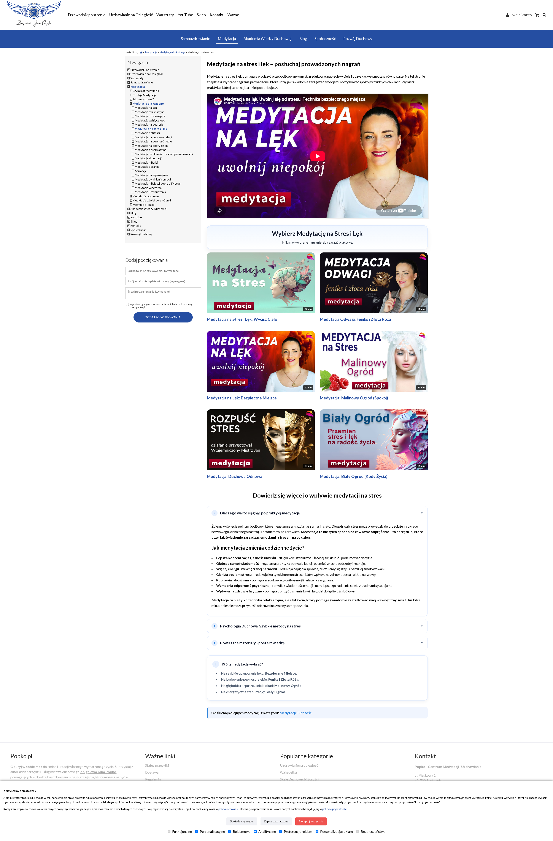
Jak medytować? (143, 99)
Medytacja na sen (146, 107)
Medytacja (151, 52)
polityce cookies (228, 809)
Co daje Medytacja (144, 95)
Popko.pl (21, 756)
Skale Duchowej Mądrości (299, 779)
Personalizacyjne (212, 831)
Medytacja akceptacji (148, 158)
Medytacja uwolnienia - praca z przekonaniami (164, 154)
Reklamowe (241, 831)
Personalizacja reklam (336, 831)
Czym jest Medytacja (146, 91)
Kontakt (425, 756)
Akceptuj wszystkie (311, 821)
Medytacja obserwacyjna (150, 150)
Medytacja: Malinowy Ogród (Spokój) (354, 397)
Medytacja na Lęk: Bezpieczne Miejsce (242, 397)
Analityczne (267, 831)
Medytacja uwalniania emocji (153, 179)
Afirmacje (141, 171)
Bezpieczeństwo (373, 831)
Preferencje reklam (298, 831)
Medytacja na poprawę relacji (153, 137)
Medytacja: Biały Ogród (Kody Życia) (353, 476)
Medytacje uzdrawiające (150, 116)
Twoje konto (521, 15)
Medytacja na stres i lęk (151, 129)
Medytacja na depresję (149, 124)
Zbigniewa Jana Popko (98, 772)
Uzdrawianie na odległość (299, 765)
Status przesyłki (157, 765)
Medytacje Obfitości (296, 713)
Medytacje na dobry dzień (151, 145)
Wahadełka (288, 772)
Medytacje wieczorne (148, 188)
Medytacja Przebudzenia (150, 192)
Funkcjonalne (182, 831)
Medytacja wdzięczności (150, 120)
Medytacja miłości (146, 162)
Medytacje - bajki (143, 204)
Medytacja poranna (147, 166)
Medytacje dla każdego (172, 52)
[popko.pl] (34, 26)
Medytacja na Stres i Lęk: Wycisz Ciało (242, 319)
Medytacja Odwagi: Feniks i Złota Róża (355, 319)
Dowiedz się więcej (242, 821)
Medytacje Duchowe (146, 196)
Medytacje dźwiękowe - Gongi (152, 200)
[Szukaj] (544, 15)
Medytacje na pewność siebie (153, 141)
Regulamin (153, 779)
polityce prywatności (334, 809)
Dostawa (152, 772)
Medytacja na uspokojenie (151, 175)
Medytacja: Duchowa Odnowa (234, 476)
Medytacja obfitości (147, 133)
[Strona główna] (141, 52)
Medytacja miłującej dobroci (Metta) (158, 183)
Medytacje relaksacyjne (149, 112)
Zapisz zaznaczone (276, 821)
